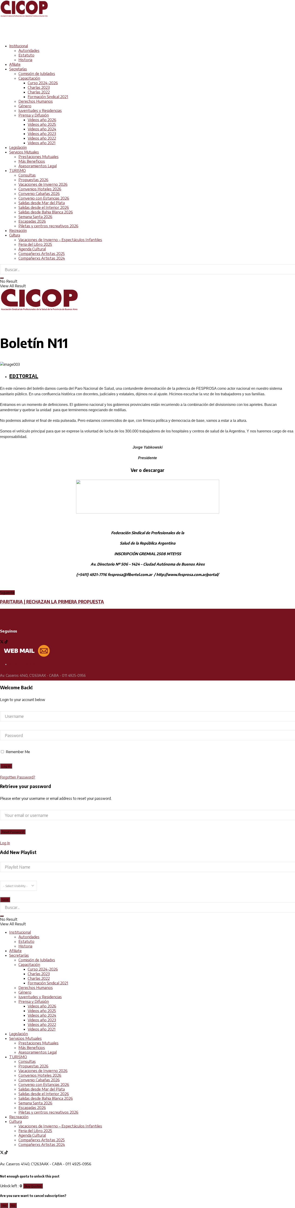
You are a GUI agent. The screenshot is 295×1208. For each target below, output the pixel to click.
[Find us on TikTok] (6, 1153)
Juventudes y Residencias (40, 110)
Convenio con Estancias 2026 (43, 198)
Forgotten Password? (17, 777)
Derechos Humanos (35, 101)
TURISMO (17, 170)
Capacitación (29, 78)
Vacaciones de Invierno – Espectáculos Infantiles (60, 239)
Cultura (14, 235)
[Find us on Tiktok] (6, 642)
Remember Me (18, 751)
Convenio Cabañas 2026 (39, 193)
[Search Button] (2, 278)
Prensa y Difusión (33, 115)
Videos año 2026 (42, 119)
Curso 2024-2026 (43, 83)
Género (24, 106)
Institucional (18, 46)
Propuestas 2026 (33, 179)
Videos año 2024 (42, 129)
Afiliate (15, 64)
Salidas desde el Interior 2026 (43, 207)
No (13, 1205)
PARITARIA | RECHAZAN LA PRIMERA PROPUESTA (52, 601)
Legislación (18, 147)
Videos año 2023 (42, 133)
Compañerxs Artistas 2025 (41, 253)
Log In (5, 843)
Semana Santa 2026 (35, 216)
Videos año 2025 (42, 124)
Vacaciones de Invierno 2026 (43, 184)
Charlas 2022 (39, 92)
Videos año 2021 (42, 143)
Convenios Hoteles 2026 (39, 189)
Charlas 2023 (39, 87)
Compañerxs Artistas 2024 (41, 258)
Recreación (18, 230)
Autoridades (28, 50)
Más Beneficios (31, 161)
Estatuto (26, 55)
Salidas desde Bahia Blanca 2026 (45, 212)
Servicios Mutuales (24, 152)
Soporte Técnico (22, 664)
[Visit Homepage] (24, 16)
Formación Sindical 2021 (48, 96)
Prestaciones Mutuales (38, 156)
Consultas (27, 175)
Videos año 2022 (42, 138)
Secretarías (18, 69)
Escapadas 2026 (32, 221)
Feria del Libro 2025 (35, 244)
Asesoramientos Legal (37, 166)
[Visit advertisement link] (84, 37)
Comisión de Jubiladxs (36, 73)
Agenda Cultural (32, 249)
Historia (25, 59)
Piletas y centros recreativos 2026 (48, 226)
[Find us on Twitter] (2, 642)
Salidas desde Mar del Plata (41, 203)
